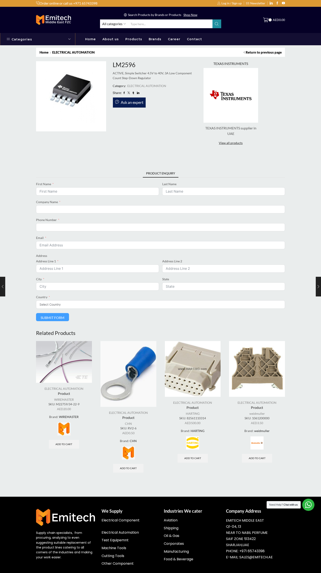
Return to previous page (264, 52)
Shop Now (190, 15)
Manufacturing (176, 551)
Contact (194, 39)
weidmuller (257, 413)
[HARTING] (192, 442)
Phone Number (46, 220)
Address (41, 256)
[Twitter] (283, 3)
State (165, 279)
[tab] (160, 173)
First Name (43, 184)
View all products (231, 143)
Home (90, 39)
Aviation (171, 520)
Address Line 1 (46, 261)
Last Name (169, 184)
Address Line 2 (172, 261)
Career (174, 39)
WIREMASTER (64, 399)
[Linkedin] (271, 3)
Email (40, 238)
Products (133, 39)
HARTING (193, 413)
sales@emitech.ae (256, 557)
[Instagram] (277, 3)
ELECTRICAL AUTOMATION (73, 52)
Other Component (118, 563)
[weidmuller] (257, 442)
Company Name (47, 202)
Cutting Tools (113, 555)
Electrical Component (121, 520)
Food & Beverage (178, 559)
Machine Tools (114, 547)
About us (110, 39)
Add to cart (63, 444)
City (39, 279)
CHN (128, 423)
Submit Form (52, 317)
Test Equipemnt (115, 540)
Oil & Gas (171, 535)
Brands (155, 39)
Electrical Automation (120, 532)
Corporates (174, 543)
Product (64, 393)
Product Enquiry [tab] (160, 173)
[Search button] (216, 23)
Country (41, 297)
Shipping (171, 528)
